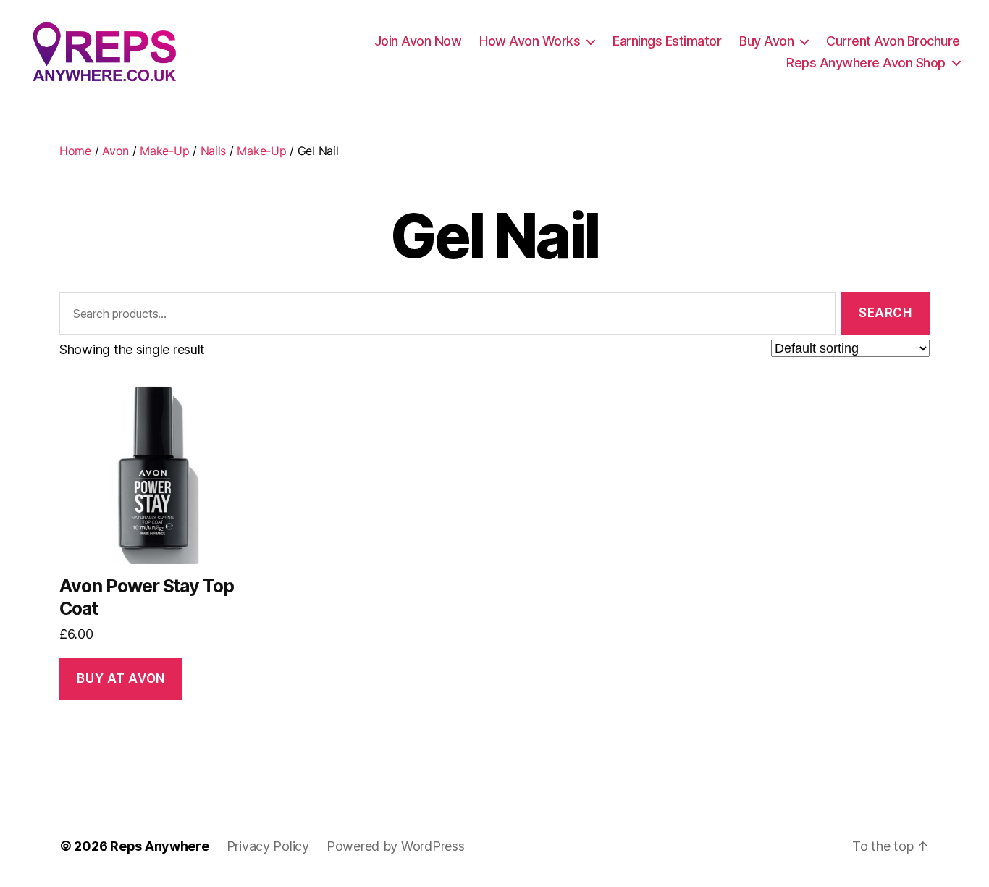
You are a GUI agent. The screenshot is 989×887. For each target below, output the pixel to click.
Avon (115, 150)
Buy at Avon (120, 678)
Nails (214, 150)
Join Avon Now (418, 41)
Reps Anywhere (159, 846)
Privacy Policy (268, 846)
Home (75, 150)
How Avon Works (529, 41)
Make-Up (164, 150)
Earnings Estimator (667, 41)
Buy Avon (766, 41)
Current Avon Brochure (893, 41)
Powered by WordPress (396, 846)
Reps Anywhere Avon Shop (866, 62)
